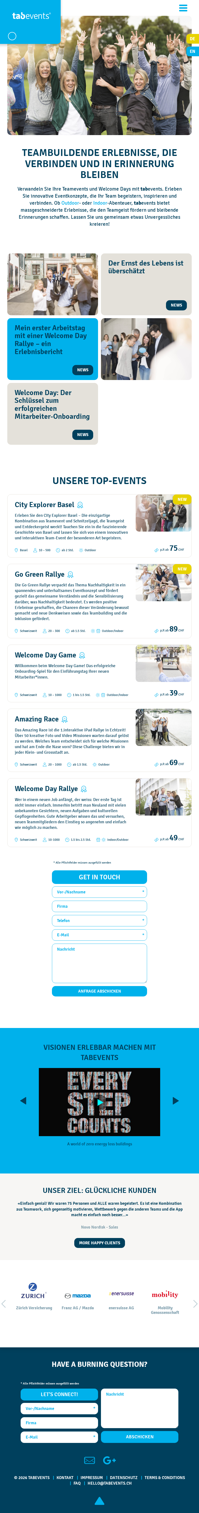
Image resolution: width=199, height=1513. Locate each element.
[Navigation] (183, 8)
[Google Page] (109, 1460)
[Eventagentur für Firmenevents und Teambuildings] (31, 18)
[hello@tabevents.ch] (89, 1460)
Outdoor (70, 203)
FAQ (77, 1483)
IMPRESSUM (92, 1477)
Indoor (100, 203)
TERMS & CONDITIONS (165, 1477)
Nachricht (66, 949)
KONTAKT (65, 1477)
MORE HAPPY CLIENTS (99, 1243)
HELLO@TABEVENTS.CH (110, 1483)
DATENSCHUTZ (124, 1477)
